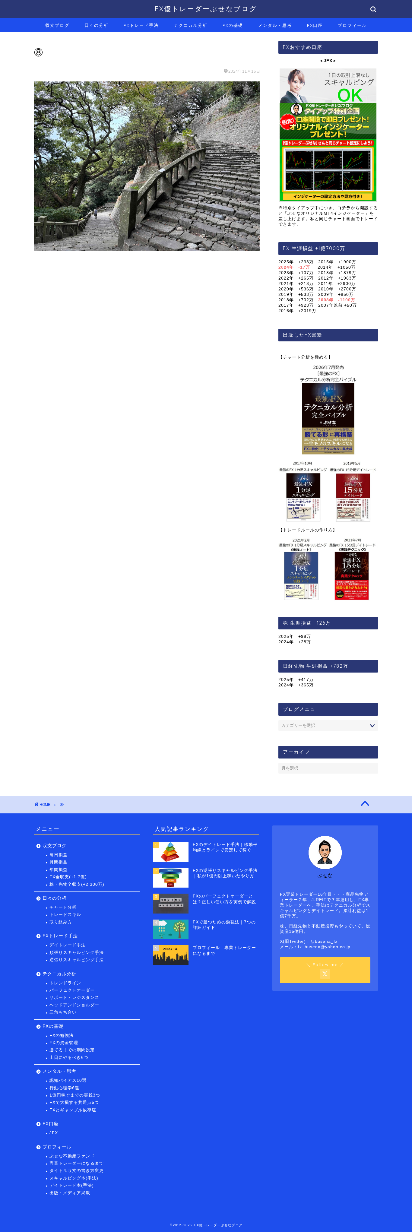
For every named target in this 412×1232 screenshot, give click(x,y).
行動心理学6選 (64, 1088)
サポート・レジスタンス (74, 997)
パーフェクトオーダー (72, 990)
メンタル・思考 (275, 25)
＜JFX (325, 61)
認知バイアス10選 (68, 1080)
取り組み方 (60, 922)
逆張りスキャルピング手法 (76, 960)
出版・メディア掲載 (69, 1193)
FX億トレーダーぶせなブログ (206, 9)
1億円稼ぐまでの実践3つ (74, 1095)
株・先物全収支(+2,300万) (76, 884)
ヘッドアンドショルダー (74, 1005)
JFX (53, 1133)
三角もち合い (63, 1012)
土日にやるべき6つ (68, 1057)
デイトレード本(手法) (71, 1185)
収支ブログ (57, 25)
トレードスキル (65, 914)
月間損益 (58, 862)
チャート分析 (63, 907)
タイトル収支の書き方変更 (76, 1170)
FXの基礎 (233, 25)
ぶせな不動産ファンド (72, 1156)
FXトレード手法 (141, 25)
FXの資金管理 (63, 1042)
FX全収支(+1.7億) (68, 877)
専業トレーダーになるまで (76, 1163)
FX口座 (315, 25)
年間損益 (58, 869)
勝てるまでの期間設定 (72, 1050)
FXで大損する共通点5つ (74, 1102)
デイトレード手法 (67, 945)
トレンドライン (65, 983)
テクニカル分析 (191, 25)
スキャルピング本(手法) (73, 1178)
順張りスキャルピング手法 (76, 952)
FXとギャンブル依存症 (72, 1110)
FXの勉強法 (61, 1035)
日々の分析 (96, 25)
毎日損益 (58, 855)
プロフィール (352, 25)
